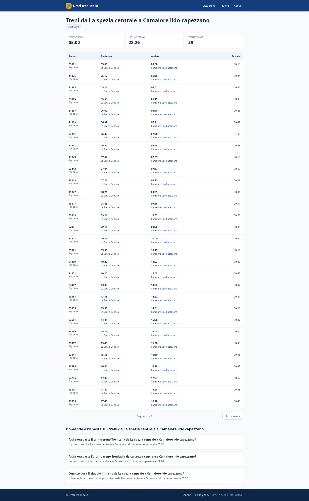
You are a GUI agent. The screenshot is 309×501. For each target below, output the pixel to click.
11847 (72, 192)
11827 (72, 238)
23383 (72, 296)
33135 (72, 308)
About (237, 5)
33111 (72, 134)
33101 (72, 64)
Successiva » (232, 416)
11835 (72, 75)
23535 (72, 401)
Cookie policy (201, 495)
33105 (72, 99)
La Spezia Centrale (110, 67)
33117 (72, 203)
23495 (72, 366)
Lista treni (209, 5)
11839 (72, 122)
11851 (72, 273)
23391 (72, 389)
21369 (72, 261)
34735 (72, 378)
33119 (72, 215)
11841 (72, 145)
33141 (72, 354)
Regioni (224, 5)
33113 (72, 180)
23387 (72, 343)
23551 (72, 319)
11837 (72, 110)
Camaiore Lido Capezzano (164, 67)
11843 (72, 157)
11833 (72, 87)
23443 (72, 168)
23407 (72, 285)
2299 (71, 227)
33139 (72, 331)
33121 (72, 250)
